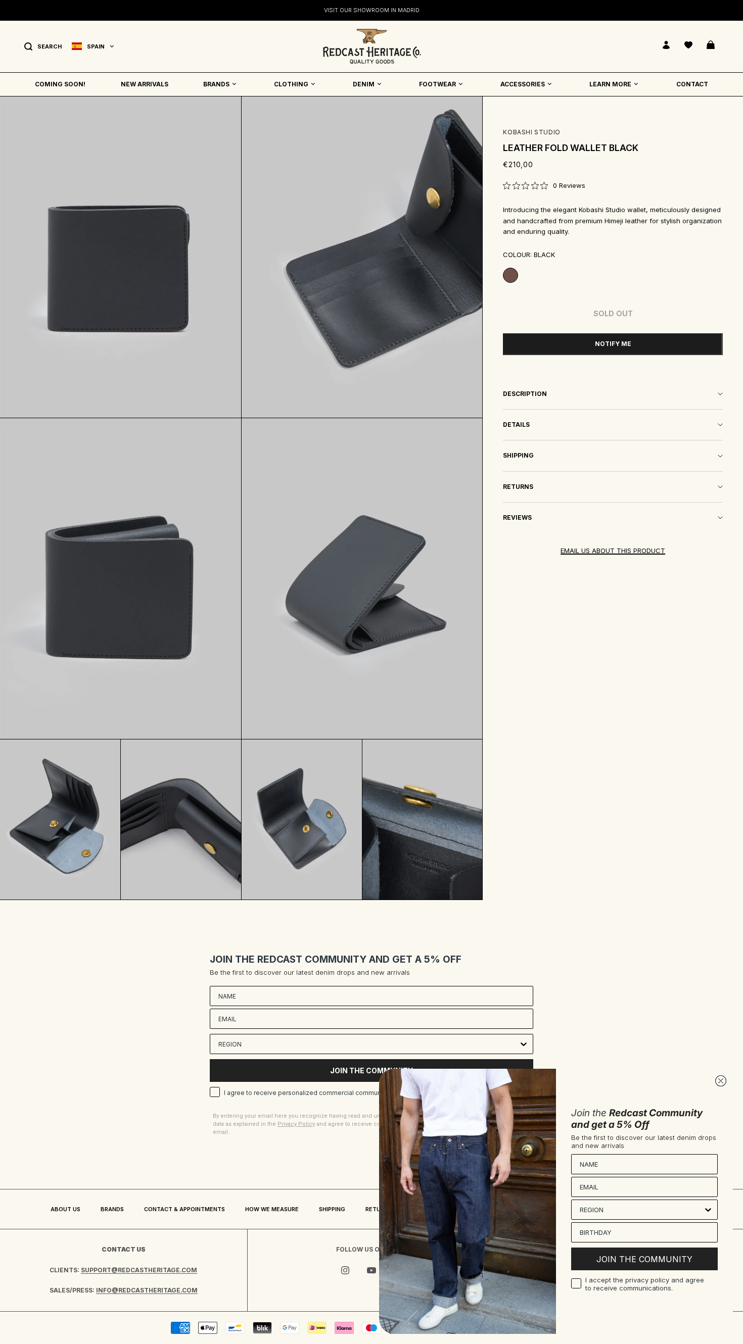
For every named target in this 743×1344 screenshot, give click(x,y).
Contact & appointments (184, 1209)
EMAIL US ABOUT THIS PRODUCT (613, 550)
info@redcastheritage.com (147, 1290)
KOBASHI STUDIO (531, 132)
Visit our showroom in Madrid (372, 9)
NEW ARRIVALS (144, 84)
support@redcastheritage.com (139, 1270)
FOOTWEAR (437, 84)
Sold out (613, 313)
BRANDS (216, 84)
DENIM (364, 84)
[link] (544, 185)
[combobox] (368, 1044)
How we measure (272, 1209)
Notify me (613, 343)
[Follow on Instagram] (345, 1270)
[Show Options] (524, 1044)
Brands (112, 1209)
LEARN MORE (610, 84)
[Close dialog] (720, 1080)
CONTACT (692, 84)
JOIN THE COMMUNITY (644, 1259)
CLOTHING (291, 84)
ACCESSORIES (522, 84)
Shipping (332, 1209)
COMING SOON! (60, 84)
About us (65, 1209)
